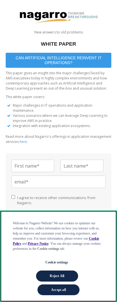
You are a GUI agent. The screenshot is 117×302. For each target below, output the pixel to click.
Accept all (58, 290)
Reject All (57, 276)
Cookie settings (56, 262)
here (23, 141)
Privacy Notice (38, 244)
